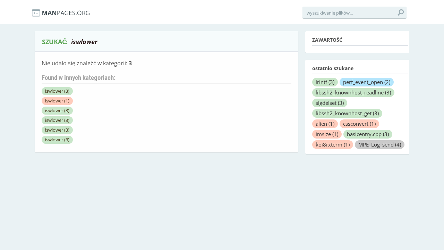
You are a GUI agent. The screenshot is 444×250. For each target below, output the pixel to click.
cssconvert (359, 123)
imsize (327, 134)
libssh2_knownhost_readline (353, 92)
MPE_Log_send (379, 144)
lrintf (325, 81)
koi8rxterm (333, 144)
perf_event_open (366, 81)
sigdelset (330, 102)
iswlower (57, 91)
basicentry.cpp (368, 134)
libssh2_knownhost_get (347, 113)
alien (325, 123)
